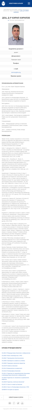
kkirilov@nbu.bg (16, 72)
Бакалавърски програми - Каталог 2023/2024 (16, 9)
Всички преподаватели (17, 20)
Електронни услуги (16, 397)
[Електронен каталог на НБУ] (3, 3)
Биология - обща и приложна (11, 11)
